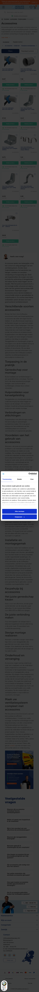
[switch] (4, 989)
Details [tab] (19, 479)
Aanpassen (18, 517)
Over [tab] (32, 479)
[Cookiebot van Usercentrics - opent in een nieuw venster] (28, 474)
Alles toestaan (19, 511)
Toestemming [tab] (6, 479)
